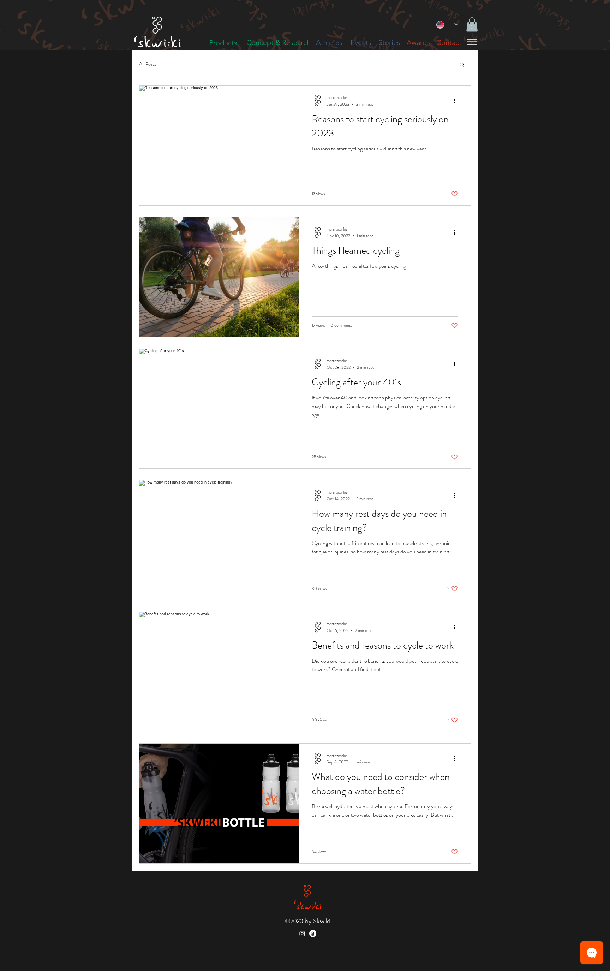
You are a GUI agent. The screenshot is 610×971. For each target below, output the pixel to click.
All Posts (147, 64)
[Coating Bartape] (285, 39)
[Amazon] (312, 933)
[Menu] (472, 42)
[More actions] (457, 100)
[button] (472, 24)
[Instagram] (302, 933)
